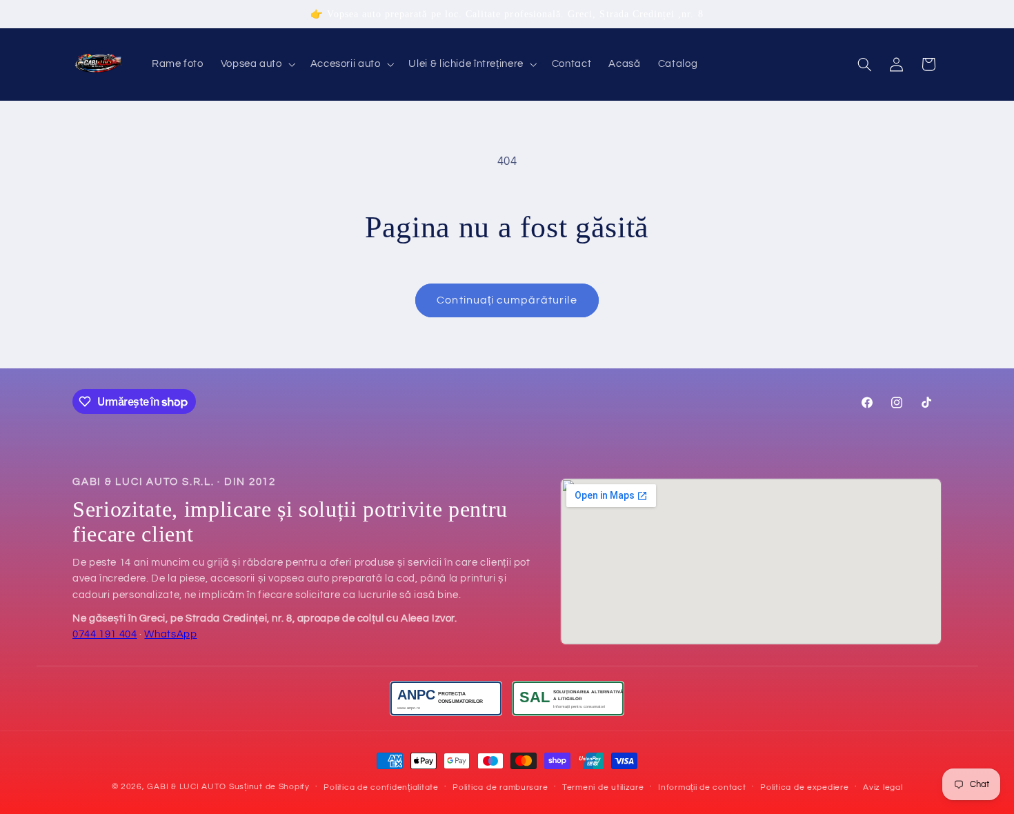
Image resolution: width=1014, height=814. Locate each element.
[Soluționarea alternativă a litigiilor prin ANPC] (568, 698)
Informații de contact (702, 787)
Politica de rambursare (500, 787)
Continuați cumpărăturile (507, 300)
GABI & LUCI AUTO (186, 787)
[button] (256, 64)
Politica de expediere (804, 787)
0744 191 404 (104, 634)
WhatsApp (170, 634)
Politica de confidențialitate (381, 787)
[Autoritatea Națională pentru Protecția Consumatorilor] (446, 698)
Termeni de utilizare (603, 787)
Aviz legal (882, 787)
